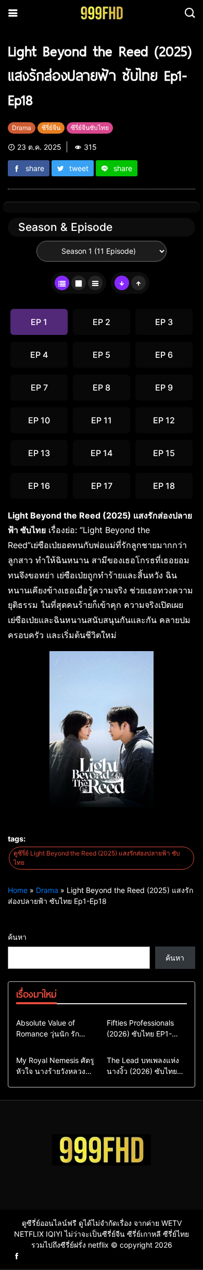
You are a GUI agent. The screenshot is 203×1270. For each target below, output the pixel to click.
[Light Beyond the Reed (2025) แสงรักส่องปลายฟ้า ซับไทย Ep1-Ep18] (101, 728)
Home (18, 890)
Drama (47, 890)
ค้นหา (17, 936)
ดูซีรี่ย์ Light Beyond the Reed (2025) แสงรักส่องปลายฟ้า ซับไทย (97, 857)
